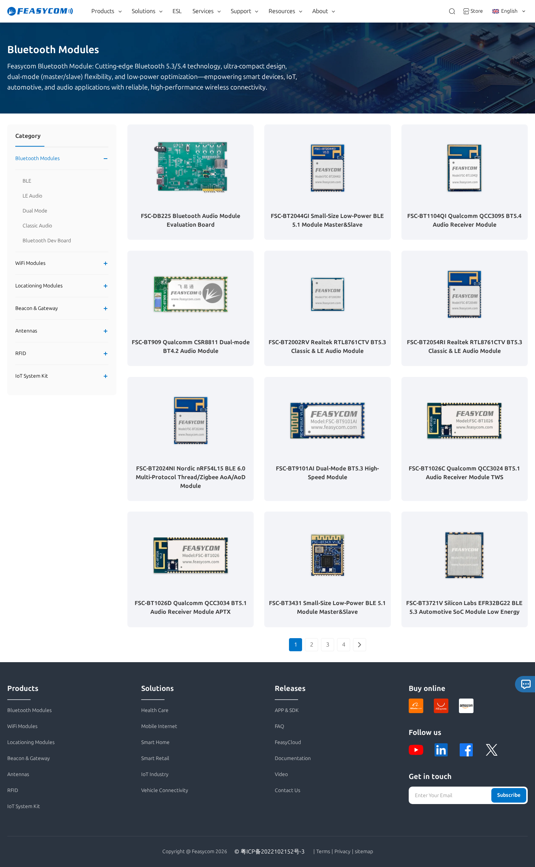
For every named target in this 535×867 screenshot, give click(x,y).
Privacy (342, 851)
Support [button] (241, 11)
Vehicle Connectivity (164, 790)
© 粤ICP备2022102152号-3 (269, 851)
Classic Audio (37, 226)
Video (281, 774)
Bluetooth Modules (37, 158)
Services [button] (203, 11)
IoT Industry (155, 774)
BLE (27, 181)
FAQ (279, 726)
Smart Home (155, 742)
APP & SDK (287, 710)
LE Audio (32, 196)
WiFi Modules (30, 263)
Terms (323, 851)
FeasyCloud (288, 742)
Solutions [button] (143, 11)
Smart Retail (155, 758)
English (509, 11)
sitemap (364, 851)
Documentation (293, 758)
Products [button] (102, 11)
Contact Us (287, 790)
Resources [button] (282, 11)
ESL (177, 11)
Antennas (26, 331)
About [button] (320, 11)
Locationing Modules (39, 286)
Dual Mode (35, 211)
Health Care (155, 710)
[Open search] (452, 11)
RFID (20, 353)
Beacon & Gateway (36, 308)
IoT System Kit (31, 376)
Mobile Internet (159, 726)
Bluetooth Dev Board (47, 241)
